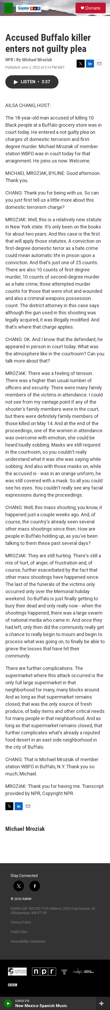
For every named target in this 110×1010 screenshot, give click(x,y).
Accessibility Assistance (28, 941)
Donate (92, 8)
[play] (8, 1003)
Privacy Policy (21, 922)
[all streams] (103, 1003)
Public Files (19, 932)
